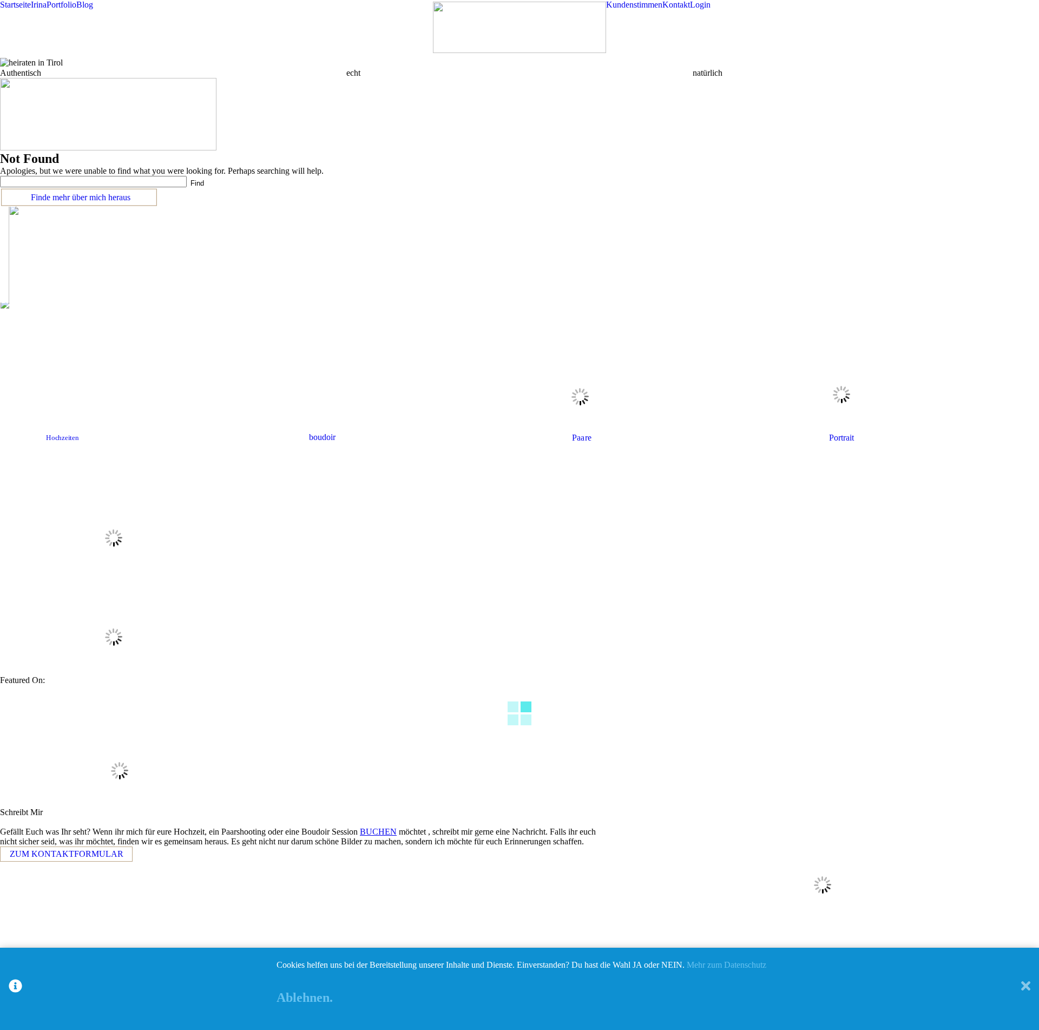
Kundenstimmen (634, 4)
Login (700, 4)
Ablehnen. (305, 997)
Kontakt (676, 4)
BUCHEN (378, 831)
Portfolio (61, 4)
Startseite (15, 4)
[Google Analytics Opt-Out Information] (15, 989)
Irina (39, 4)
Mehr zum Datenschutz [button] (726, 964)
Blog (84, 4)
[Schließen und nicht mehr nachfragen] (1025, 989)
